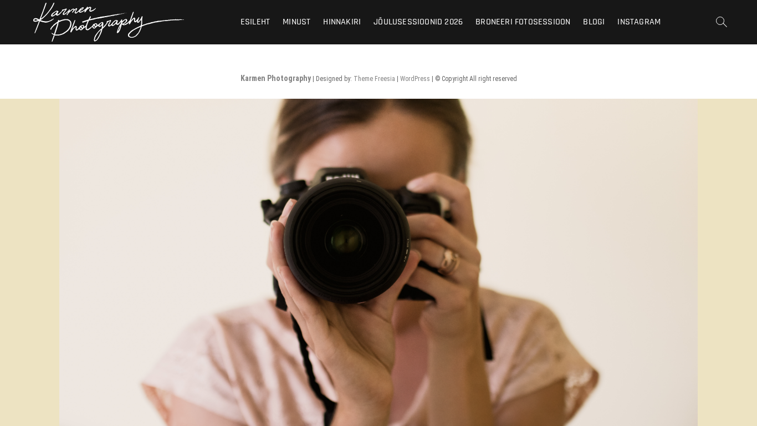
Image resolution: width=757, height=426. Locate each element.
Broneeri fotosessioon (522, 22)
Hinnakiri (342, 22)
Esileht (255, 22)
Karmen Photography (276, 78)
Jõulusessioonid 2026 (418, 22)
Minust (296, 22)
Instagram (639, 22)
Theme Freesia (374, 79)
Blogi (594, 22)
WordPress (415, 79)
